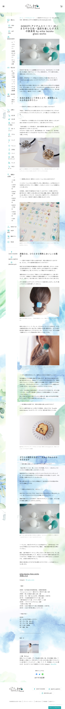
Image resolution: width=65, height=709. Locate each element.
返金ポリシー (52, 701)
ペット (13, 153)
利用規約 (45, 701)
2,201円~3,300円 (14, 193)
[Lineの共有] (42, 674)
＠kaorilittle (53, 664)
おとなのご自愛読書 (13, 88)
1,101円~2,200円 (14, 187)
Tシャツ (13, 146)
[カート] (61, 6)
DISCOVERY (11, 39)
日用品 (13, 149)
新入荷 (13, 115)
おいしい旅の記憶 (13, 62)
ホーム (21, 18)
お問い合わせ (38, 701)
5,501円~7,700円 (14, 207)
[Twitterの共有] (39, 674)
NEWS (12, 242)
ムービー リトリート (13, 82)
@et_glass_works (30, 580)
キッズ (13, 163)
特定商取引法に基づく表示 (15, 701)
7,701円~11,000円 (14, 214)
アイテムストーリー (30, 18)
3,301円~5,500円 (14, 200)
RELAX (12, 67)
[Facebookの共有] (36, 674)
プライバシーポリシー (28, 701)
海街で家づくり (13, 102)
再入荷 (13, 119)
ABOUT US (13, 227)
